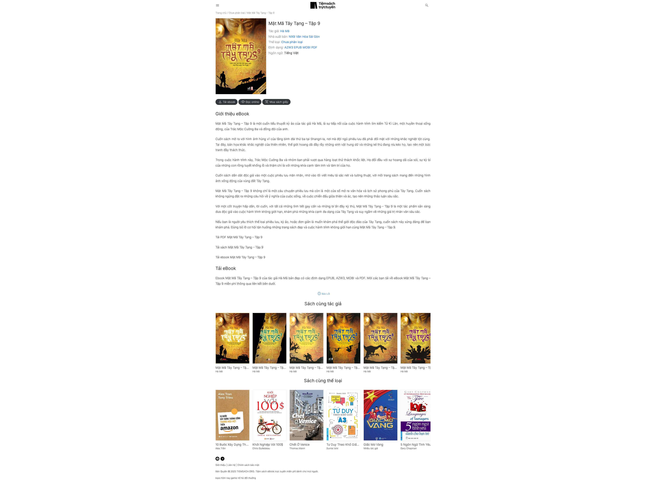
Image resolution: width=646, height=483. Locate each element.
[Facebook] (217, 459)
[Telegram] (222, 459)
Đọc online (250, 101)
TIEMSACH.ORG (245, 471)
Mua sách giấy (276, 101)
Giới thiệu (221, 465)
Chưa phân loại (237, 12)
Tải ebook (226, 101)
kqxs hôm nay (223, 478)
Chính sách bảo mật (248, 465)
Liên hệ (232, 465)
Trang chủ (221, 12)
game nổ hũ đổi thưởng (243, 478)
